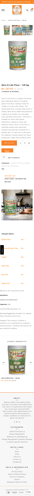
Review (8, 181)
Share (2, 250)
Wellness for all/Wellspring (17, 437)
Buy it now (7, 151)
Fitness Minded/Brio (17, 434)
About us (17, 457)
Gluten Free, (5, 166)
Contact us (17, 459)
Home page (14, 166)
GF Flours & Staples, (23, 163)
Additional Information (15, 178)
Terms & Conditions (17, 477)
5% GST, (14, 163)
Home (3, 20)
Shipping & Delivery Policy (17, 482)
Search (17, 479)
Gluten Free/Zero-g (17, 431)
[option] (6, 31)
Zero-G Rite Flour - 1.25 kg (10, 378)
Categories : (5, 163)
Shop (17, 454)
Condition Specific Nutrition (17, 442)
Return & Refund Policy (17, 474)
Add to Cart (9, 143)
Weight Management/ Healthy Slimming (17, 439)
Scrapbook (17, 462)
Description (10, 175)
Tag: (2, 169)
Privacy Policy (17, 471)
